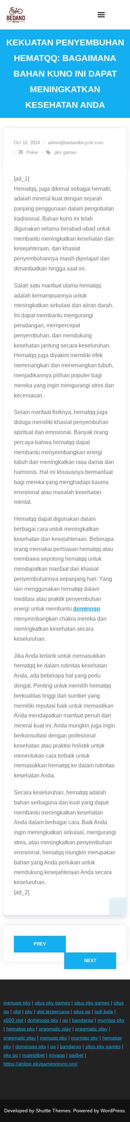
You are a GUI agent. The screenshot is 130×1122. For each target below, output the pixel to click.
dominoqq (86, 609)
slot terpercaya (53, 1011)
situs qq (81, 1011)
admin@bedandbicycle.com (75, 142)
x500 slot (13, 1020)
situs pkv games (52, 1003)
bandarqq (82, 1020)
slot (17, 1011)
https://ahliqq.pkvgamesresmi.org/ (40, 1064)
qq (65, 1020)
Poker (32, 152)
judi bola (104, 1011)
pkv (29, 1011)
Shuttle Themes (53, 1110)
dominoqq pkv (42, 1020)
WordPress (113, 1110)
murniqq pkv (110, 1020)
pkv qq (10, 1055)
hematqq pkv (20, 1029)
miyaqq (57, 1055)
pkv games (65, 152)
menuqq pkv (17, 1003)
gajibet (76, 1055)
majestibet (33, 1055)
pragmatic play (55, 1029)
